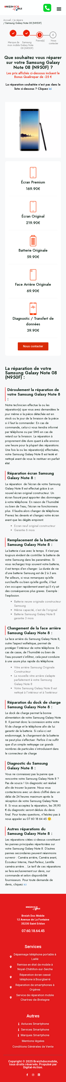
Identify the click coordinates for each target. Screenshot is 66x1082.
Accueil (7, 20)
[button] (59, 8)
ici (50, 89)
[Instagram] (33, 1074)
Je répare (18, 20)
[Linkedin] (38, 1074)
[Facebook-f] (27, 1074)
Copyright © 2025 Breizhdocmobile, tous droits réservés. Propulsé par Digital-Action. (33, 1064)
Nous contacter (33, 346)
